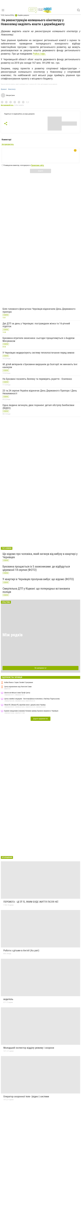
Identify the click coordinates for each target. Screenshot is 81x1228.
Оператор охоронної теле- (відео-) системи (26, 1096)
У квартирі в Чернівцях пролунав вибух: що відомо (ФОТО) (38, 579)
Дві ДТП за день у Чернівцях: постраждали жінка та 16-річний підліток (36, 325)
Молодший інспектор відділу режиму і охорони (28, 1047)
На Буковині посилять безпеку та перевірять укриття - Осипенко (37, 378)
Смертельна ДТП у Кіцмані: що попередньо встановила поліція (36, 590)
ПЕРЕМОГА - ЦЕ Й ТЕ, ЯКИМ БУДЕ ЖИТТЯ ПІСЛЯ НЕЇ (30, 901)
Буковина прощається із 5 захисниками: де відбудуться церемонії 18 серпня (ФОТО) (36, 568)
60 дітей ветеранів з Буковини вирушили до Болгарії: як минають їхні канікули (40, 366)
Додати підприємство (40, 719)
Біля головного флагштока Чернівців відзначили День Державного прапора (39, 310)
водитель (8, 999)
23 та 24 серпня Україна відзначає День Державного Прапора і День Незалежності (40, 392)
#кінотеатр (12, 89)
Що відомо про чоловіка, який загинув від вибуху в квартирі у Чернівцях (40, 555)
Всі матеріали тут (41, 668)
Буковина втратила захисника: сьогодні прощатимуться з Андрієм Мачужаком (38, 339)
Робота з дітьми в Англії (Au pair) (21, 950)
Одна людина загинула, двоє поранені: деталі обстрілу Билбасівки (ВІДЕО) (38, 407)
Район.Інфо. (39, 53)
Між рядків (13, 634)
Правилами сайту (37, 165)
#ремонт (4, 89)
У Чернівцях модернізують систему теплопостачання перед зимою (38, 352)
